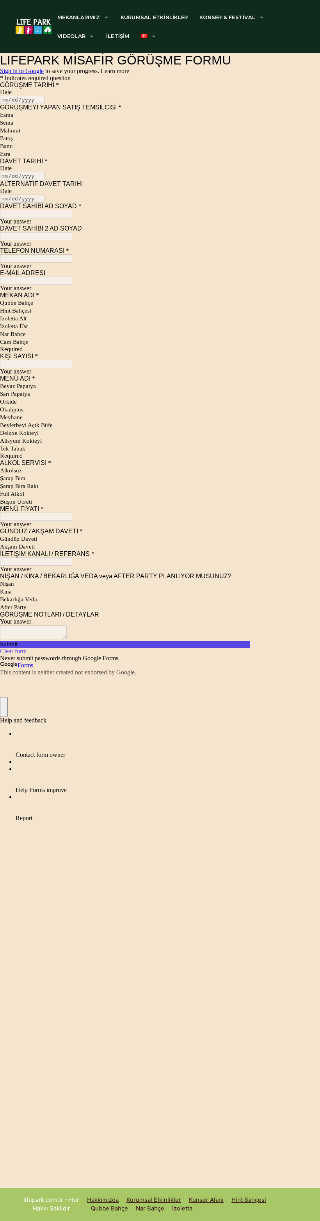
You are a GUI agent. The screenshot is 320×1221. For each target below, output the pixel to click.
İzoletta (182, 1208)
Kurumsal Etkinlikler (153, 1199)
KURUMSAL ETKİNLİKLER (154, 17)
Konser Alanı (206, 1199)
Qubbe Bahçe (109, 1208)
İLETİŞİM (118, 36)
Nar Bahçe (150, 1208)
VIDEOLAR (71, 36)
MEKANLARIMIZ (78, 17)
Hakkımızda (103, 1199)
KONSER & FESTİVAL (227, 17)
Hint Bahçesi (248, 1199)
